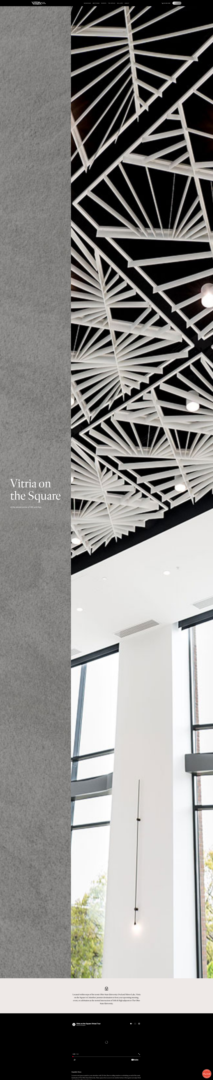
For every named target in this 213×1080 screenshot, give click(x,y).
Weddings (87, 3)
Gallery (120, 3)
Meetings (96, 3)
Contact (177, 3)
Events (103, 3)
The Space (111, 3)
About (127, 3)
